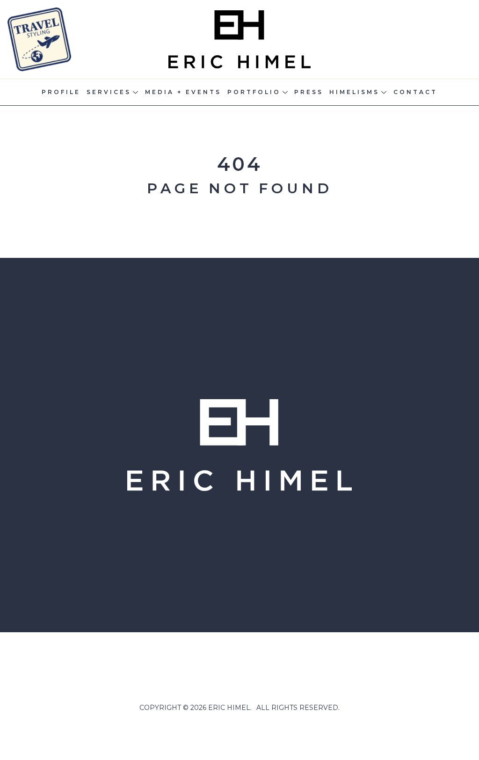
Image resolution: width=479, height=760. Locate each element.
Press (308, 91)
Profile (61, 91)
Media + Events (183, 91)
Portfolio (254, 91)
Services (109, 91)
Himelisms (354, 91)
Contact (415, 91)
